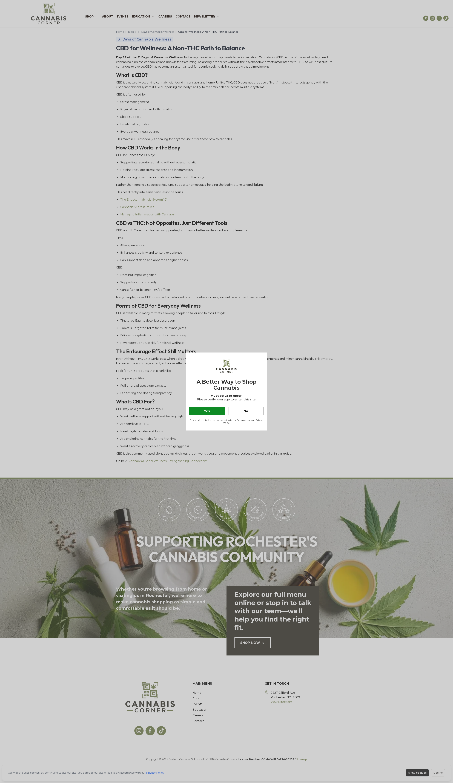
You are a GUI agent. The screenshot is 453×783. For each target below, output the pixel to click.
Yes (207, 411)
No (246, 411)
